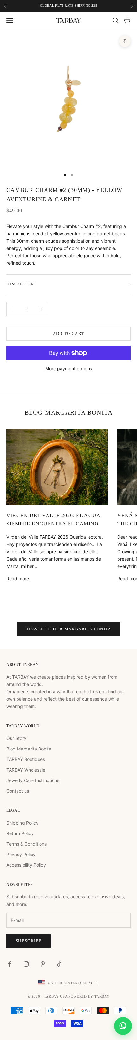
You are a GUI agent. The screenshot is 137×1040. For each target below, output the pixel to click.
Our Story (16, 738)
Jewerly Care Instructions (32, 780)
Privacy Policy (21, 854)
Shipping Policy (22, 822)
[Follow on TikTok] (59, 964)
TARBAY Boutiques (25, 759)
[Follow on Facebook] (9, 964)
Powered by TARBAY (88, 996)
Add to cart (68, 333)
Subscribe (29, 940)
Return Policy (20, 833)
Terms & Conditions (26, 844)
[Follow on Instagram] (26, 964)
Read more (17, 578)
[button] (123, 1026)
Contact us (17, 791)
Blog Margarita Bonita (28, 748)
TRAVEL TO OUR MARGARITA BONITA (68, 629)
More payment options (68, 368)
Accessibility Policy (26, 865)
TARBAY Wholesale (25, 769)
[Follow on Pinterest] (43, 964)
